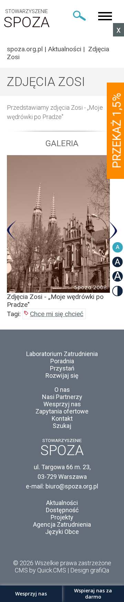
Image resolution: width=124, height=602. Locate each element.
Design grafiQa (89, 570)
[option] (62, 232)
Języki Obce (62, 531)
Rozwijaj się (62, 375)
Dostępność (62, 510)
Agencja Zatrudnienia (62, 524)
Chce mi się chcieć (56, 314)
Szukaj (62, 425)
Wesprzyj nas (62, 404)
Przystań (62, 368)
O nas (62, 389)
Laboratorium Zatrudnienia (62, 353)
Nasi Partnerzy (62, 396)
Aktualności (64, 49)
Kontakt (62, 418)
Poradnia (62, 361)
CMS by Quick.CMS (40, 570)
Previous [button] (12, 230)
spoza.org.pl (25, 49)
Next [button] (112, 230)
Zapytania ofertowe (62, 411)
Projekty (62, 517)
